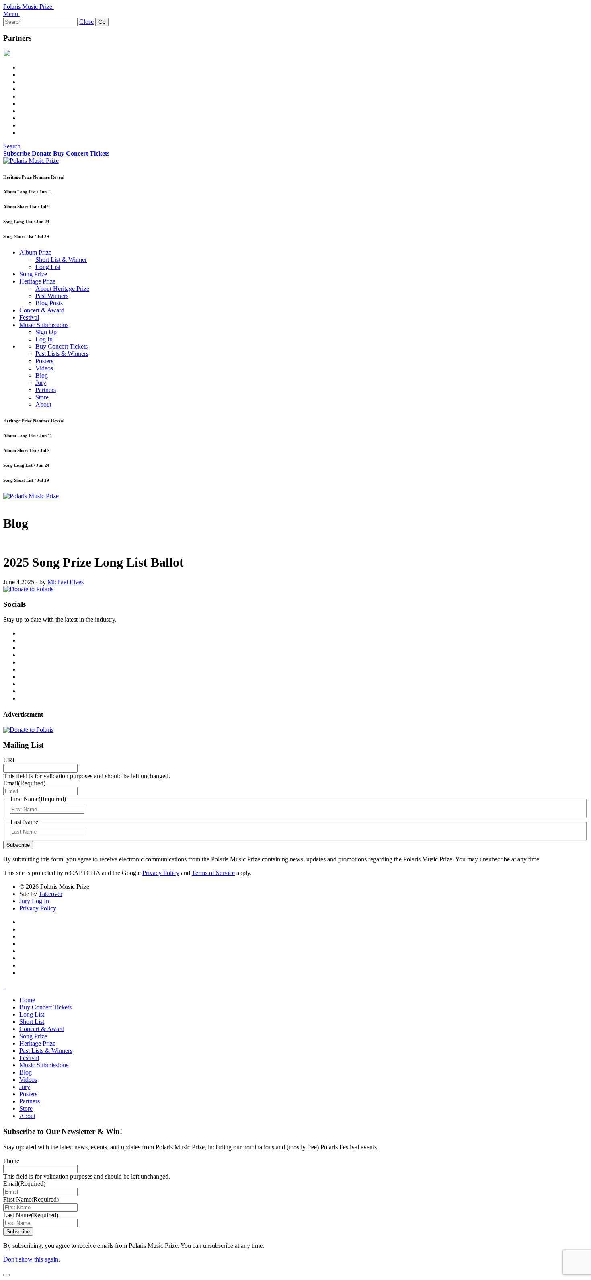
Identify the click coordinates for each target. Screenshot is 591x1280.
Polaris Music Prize (27, 6)
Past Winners (51, 295)
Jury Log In (34, 901)
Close (86, 21)
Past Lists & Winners (61, 353)
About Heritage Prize (62, 288)
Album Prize (35, 252)
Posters (44, 360)
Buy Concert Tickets (61, 346)
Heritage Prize (37, 281)
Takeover (50, 893)
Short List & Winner (61, 259)
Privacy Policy (160, 872)
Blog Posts (49, 303)
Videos (44, 368)
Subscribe (18, 845)
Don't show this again (30, 1259)
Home (27, 999)
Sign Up (46, 332)
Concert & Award (41, 310)
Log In (44, 339)
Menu (10, 13)
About (43, 404)
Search (12, 146)
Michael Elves (65, 582)
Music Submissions (43, 324)
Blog (41, 375)
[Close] (6, 1275)
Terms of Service (213, 872)
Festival (29, 317)
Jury (40, 382)
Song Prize (33, 274)
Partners (45, 389)
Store (42, 397)
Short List (31, 1021)
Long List (47, 266)
